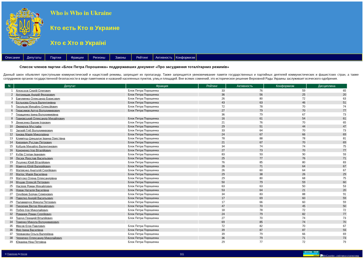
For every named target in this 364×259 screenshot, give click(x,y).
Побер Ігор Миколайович (32, 210)
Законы (120, 57)
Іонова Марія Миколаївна (32, 134)
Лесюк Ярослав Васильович (34, 158)
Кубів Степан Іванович (30, 154)
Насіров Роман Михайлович (34, 186)
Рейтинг (142, 57)
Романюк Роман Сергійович (33, 214)
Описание (12, 57)
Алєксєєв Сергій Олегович (33, 90)
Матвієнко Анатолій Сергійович (36, 170)
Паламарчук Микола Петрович (36, 202)
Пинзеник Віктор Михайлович (35, 206)
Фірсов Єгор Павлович (30, 226)
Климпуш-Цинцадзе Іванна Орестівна (40, 138)
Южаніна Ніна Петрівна (31, 241)
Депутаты (34, 57)
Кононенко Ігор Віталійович (33, 150)
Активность (163, 57)
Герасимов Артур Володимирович (38, 110)
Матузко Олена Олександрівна (36, 178)
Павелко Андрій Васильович (34, 198)
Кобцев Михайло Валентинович (36, 146)
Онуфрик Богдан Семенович (34, 194)
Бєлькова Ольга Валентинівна (36, 102)
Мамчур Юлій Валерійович (33, 166)
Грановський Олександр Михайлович (40, 118)
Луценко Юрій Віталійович (33, 162)
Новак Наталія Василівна (32, 190)
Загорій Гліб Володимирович (34, 130)
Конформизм (185, 57)
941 (182, 254)
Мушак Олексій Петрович (32, 182)
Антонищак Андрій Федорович (35, 94)
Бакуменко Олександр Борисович (38, 98)
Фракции (77, 57)
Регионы (99, 57)
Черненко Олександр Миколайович (39, 237)
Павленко (12, 254)
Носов (23, 254)
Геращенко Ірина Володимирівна (37, 114)
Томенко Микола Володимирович (37, 222)
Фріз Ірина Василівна (29, 230)
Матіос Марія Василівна (31, 174)
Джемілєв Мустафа (28, 126)
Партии (55, 57)
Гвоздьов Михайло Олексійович (37, 106)
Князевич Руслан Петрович (34, 142)
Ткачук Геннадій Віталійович (34, 218)
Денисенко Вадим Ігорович (33, 122)
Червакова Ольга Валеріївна (34, 233)
